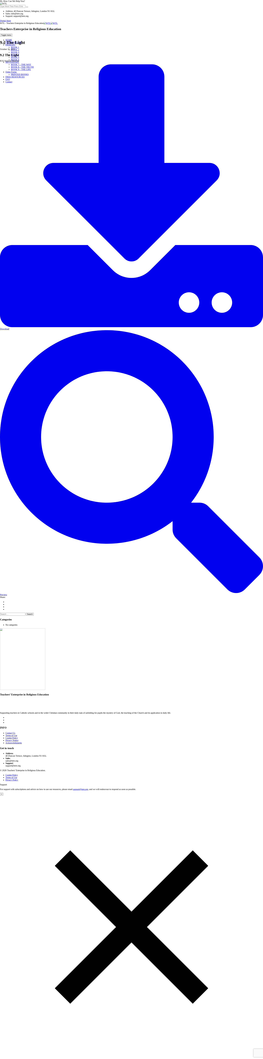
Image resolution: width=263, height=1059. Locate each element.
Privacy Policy (11, 780)
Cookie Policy (11, 738)
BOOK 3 (15, 52)
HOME (8, 40)
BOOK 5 (15, 57)
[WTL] (51, 23)
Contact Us (10, 733)
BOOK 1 (15, 47)
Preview (3, 595)
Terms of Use (11, 735)
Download (4, 329)
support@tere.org (80, 789)
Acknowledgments (13, 743)
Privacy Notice (11, 740)
